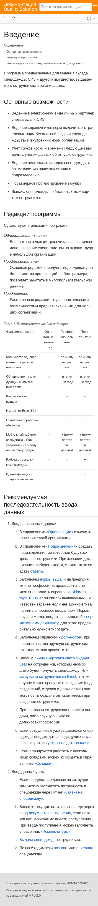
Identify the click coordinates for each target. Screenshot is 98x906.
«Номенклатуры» (55, 831)
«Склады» (43, 763)
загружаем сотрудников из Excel (47, 676)
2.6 (89, 18)
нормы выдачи (53, 579)
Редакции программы (22, 57)
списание (84, 848)
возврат (61, 848)
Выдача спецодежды (37, 839)
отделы (36, 571)
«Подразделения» (61, 546)
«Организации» (59, 531)
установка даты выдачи (69, 742)
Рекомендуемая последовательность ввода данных (44, 63)
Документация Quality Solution (20, 7)
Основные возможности (24, 51)
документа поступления (50, 812)
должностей (72, 637)
